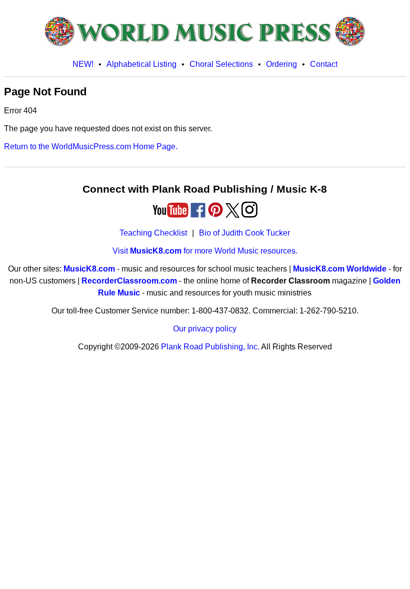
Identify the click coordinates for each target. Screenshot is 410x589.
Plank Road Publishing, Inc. (210, 346)
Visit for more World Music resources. (205, 251)
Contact (324, 64)
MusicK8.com (89, 269)
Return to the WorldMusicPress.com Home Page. (91, 146)
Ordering (281, 64)
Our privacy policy (204, 328)
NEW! (83, 64)
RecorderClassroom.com (129, 281)
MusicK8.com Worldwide (339, 269)
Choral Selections (221, 64)
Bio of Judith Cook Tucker (244, 233)
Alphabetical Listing (141, 64)
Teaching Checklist (153, 233)
